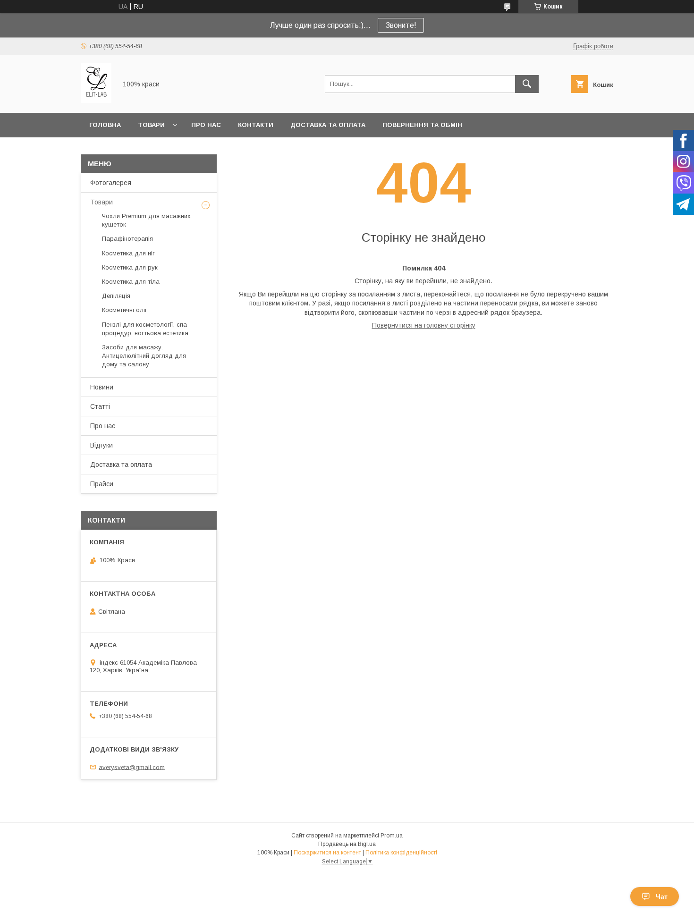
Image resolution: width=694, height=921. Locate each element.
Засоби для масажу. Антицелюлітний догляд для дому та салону (144, 356)
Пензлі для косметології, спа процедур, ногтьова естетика (145, 329)
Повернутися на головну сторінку (423, 325)
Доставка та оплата (327, 124)
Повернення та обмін (422, 124)
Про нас (206, 124)
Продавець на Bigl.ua (347, 844)
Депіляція (116, 295)
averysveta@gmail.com (132, 766)
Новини (101, 387)
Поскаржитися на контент (327, 852)
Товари (151, 124)
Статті (100, 406)
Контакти (255, 124)
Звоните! (400, 25)
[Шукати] (527, 84)
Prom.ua (392, 835)
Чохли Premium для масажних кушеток (146, 220)
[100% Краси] (96, 100)
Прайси (101, 484)
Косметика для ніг (128, 253)
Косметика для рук (130, 267)
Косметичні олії (124, 309)
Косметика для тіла (131, 281)
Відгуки (101, 445)
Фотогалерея (110, 182)
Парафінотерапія (127, 238)
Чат (662, 896)
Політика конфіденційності (401, 852)
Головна (105, 124)
